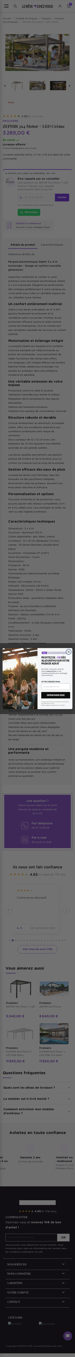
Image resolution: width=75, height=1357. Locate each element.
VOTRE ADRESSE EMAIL (50, 681)
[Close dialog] (68, 651)
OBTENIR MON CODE (55, 695)
